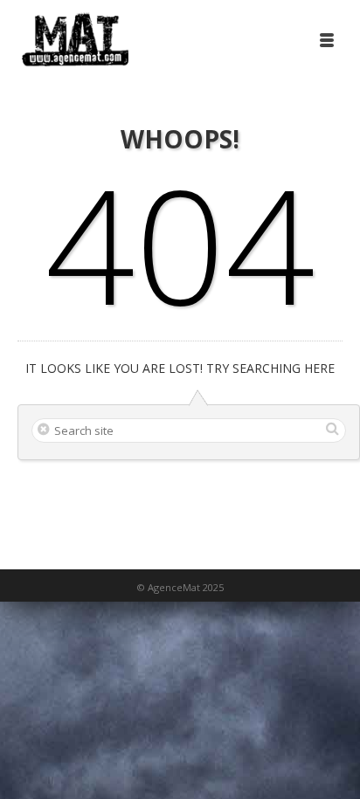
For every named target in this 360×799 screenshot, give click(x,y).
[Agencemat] (75, 39)
